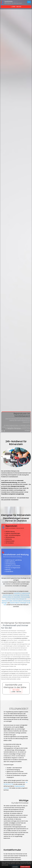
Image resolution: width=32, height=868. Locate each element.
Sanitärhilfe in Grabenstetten (22, 593)
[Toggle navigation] (29, 2)
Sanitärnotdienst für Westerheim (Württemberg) (16, 597)
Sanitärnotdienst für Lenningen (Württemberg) (16, 595)
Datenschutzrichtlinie (16, 865)
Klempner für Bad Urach (12, 599)
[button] (2, 431)
